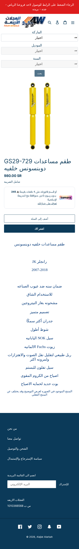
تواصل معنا (14, 438)
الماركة (37, 32)
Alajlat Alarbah (45, 536)
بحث (39, 73)
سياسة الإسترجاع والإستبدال (24, 458)
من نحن (12, 428)
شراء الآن (39, 229)
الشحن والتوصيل (17, 448)
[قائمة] (73, 22)
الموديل (37, 45)
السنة (37, 58)
